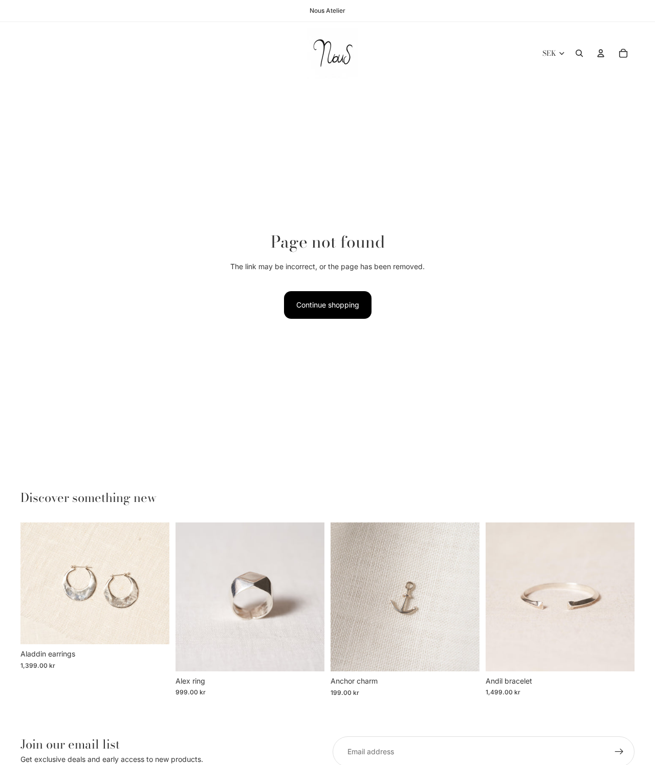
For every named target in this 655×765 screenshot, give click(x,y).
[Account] (601, 53)
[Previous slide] (35, 583)
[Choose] (153, 628)
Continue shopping (327, 304)
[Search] (579, 53)
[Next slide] (154, 583)
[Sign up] (619, 751)
